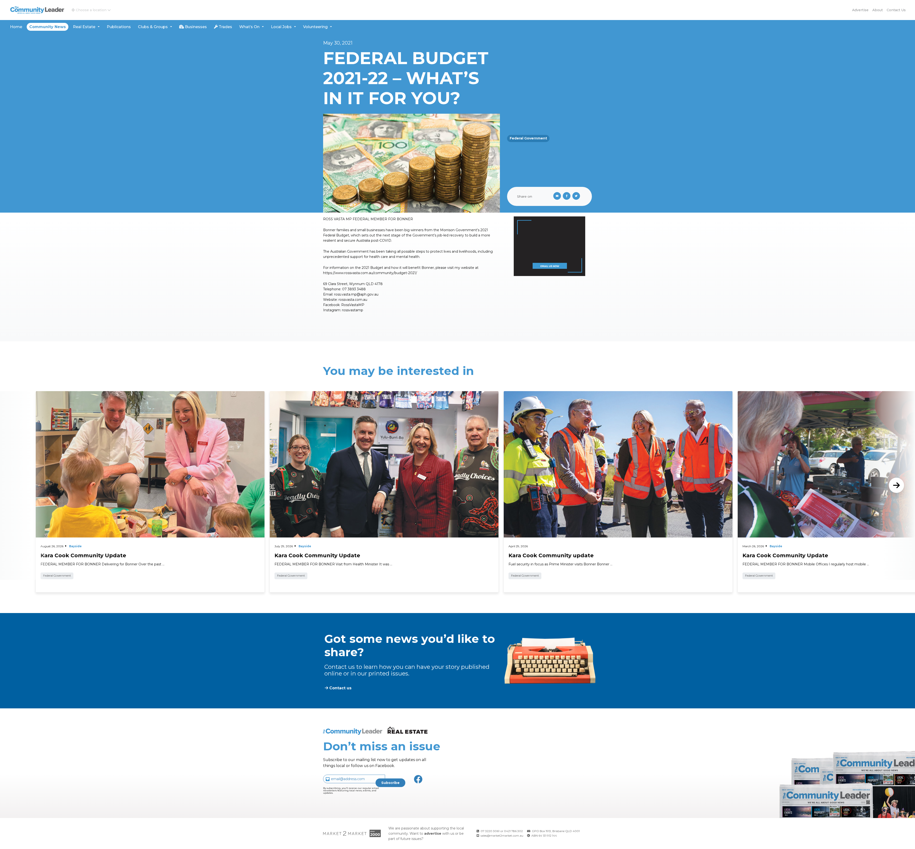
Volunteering (315, 27)
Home (16, 27)
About (877, 10)
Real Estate (84, 27)
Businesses (195, 27)
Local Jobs (281, 27)
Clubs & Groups (153, 27)
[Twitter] (577, 196)
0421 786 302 (513, 831)
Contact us (896, 10)
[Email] (556, 196)
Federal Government (528, 138)
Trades (225, 27)
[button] (91, 10)
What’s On (249, 27)
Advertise (860, 10)
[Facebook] (567, 196)
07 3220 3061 (490, 831)
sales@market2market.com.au (502, 835)
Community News (47, 27)
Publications (119, 27)
